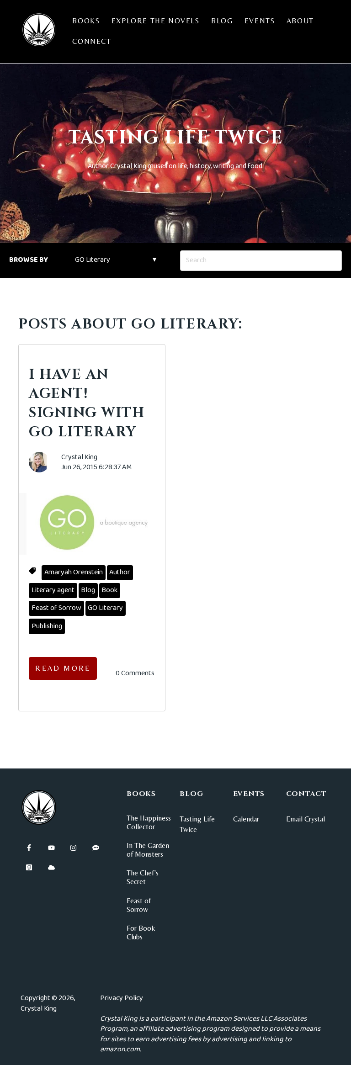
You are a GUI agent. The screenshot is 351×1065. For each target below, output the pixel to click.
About (300, 20)
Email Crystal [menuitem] (305, 819)
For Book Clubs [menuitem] (141, 932)
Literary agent (53, 590)
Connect (91, 41)
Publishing (47, 626)
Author (119, 572)
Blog (222, 20)
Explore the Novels (156, 20)
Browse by (28, 259)
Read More (62, 668)
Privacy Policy (121, 998)
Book (109, 590)
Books (86, 20)
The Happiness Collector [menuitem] (149, 822)
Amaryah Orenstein (73, 572)
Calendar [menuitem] (246, 819)
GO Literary (105, 608)
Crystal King (79, 457)
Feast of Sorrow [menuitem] (139, 905)
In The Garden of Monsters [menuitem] (148, 849)
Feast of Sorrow (56, 608)
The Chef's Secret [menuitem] (143, 877)
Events (260, 20)
